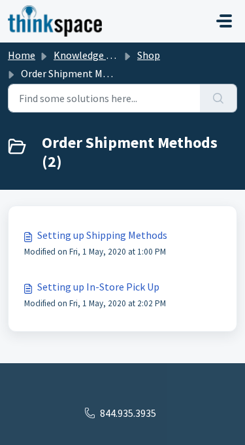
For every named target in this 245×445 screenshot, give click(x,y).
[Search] (218, 98)
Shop (148, 55)
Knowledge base (90, 55)
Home (21, 55)
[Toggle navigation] (224, 21)
